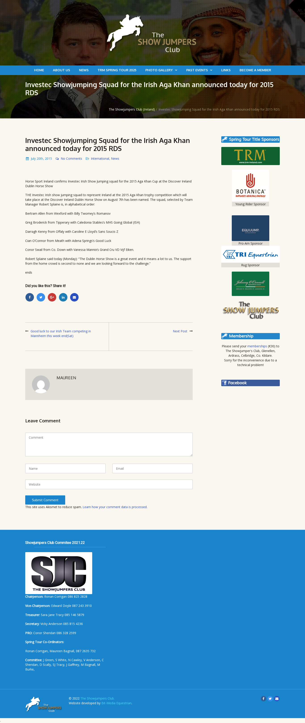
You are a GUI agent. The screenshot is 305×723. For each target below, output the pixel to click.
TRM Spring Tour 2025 (117, 70)
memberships (257, 346)
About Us (61, 70)
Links (226, 70)
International (100, 158)
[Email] (74, 297)
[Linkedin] (63, 297)
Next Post (180, 331)
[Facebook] (29, 297)
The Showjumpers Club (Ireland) (132, 109)
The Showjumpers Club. (97, 698)
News (84, 70)
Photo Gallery (159, 70)
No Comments (71, 158)
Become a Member (255, 70)
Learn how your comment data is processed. (115, 507)
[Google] (52, 297)
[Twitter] (41, 297)
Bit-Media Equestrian (116, 703)
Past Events (197, 70)
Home (39, 70)
